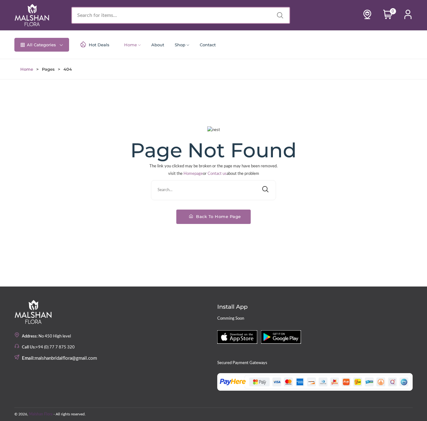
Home (130, 44)
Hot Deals (99, 44)
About (157, 44)
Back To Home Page (218, 216)
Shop (180, 44)
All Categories (41, 44)
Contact (208, 44)
